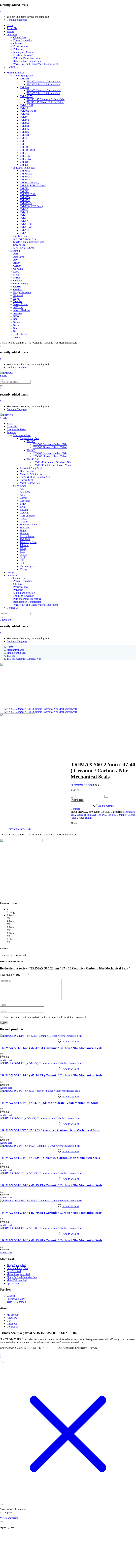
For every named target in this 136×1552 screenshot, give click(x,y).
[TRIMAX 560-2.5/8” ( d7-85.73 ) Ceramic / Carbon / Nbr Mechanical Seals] (41, 1173)
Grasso (17, 286)
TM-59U (24, 191)
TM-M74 (25, 200)
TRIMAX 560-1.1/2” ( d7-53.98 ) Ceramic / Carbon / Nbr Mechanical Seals (51, 1240)
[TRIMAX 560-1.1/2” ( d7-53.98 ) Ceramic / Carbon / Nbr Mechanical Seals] (41, 1228)
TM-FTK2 (25, 158)
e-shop (10, 31)
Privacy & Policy (16, 1298)
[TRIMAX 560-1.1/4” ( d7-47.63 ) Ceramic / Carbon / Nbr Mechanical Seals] (41, 1035)
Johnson (17, 313)
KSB (16, 319)
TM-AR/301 (26, 105)
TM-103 (24, 120)
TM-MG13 (26, 176)
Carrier (17, 265)
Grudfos (17, 289)
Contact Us (12, 67)
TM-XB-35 (26, 224)
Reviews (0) (25, 829)
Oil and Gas (19, 37)
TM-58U (24, 188)
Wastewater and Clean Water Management (35, 64)
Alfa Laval (19, 256)
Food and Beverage (23, 55)
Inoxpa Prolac (20, 304)
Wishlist (11, 1295)
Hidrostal (18, 295)
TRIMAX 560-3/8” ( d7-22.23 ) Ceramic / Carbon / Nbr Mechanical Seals (50, 1130)
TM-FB (24, 146)
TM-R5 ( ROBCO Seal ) (33, 185)
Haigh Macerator (22, 292)
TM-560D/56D (28, 111)
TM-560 (24, 78)
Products (11, 432)
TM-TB (24, 164)
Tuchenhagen (20, 334)
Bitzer (16, 262)
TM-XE (24, 233)
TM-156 (24, 129)
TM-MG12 (26, 173)
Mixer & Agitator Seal (24, 239)
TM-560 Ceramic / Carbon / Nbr (44, 81)
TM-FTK (25, 155)
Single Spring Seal (23, 75)
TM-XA (24, 221)
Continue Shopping (17, 19)
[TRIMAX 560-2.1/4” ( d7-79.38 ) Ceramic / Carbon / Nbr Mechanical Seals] (41, 1200)
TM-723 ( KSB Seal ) (31, 206)
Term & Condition (16, 1301)
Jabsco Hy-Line (21, 310)
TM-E (23, 140)
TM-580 (24, 114)
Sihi (15, 328)
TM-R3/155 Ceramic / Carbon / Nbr (46, 99)
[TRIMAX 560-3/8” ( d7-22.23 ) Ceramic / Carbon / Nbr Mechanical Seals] (40, 1118)
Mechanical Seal (15, 72)
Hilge (16, 298)
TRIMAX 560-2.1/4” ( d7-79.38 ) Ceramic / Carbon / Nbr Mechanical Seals (51, 1212)
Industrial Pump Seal (24, 167)
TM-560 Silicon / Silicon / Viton (43, 84)
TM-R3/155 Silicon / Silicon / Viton (45, 102)
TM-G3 (24, 209)
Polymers (18, 49)
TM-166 (24, 132)
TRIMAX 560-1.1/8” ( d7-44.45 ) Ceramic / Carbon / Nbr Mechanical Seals (51, 1075)
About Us (12, 28)
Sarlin (16, 325)
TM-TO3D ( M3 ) (29, 182)
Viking (16, 337)
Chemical (18, 43)
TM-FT (24, 152)
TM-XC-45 (26, 227)
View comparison (9, 1518)
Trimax (88, 817)
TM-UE (24, 215)
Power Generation (22, 40)
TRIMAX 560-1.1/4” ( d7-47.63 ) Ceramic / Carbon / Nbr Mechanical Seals (51, 1048)
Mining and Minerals (24, 52)
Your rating (7, 974)
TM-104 (24, 123)
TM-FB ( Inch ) (28, 149)
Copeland (18, 268)
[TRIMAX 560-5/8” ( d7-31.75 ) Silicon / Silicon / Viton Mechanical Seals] (40, 1090)
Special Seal (19, 244)
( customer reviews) (82, 784)
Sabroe (17, 322)
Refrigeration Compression (27, 61)
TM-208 (24, 135)
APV (16, 259)
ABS (16, 253)
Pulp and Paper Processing (27, 58)
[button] (0, 345)
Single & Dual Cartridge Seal (28, 242)
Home (10, 25)
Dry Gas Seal (20, 236)
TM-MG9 (25, 179)
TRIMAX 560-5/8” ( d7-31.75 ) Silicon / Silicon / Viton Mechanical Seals (49, 1102)
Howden (17, 301)
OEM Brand (13, 250)
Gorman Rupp (20, 283)
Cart (9, 1320)
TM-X (23, 218)
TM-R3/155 (26, 96)
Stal (15, 331)
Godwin (17, 280)
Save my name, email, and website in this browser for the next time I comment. (45, 1017)
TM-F (23, 143)
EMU (16, 271)
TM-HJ (24, 212)
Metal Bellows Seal (23, 247)
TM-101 (24, 117)
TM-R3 (24, 108)
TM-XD (24, 230)
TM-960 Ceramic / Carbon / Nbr (44, 90)
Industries (12, 34)
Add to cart (77, 800)
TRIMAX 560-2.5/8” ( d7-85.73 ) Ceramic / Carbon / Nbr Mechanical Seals (51, 1185)
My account (13, 1314)
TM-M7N (25, 197)
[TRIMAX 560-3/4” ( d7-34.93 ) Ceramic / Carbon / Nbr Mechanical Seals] (40, 1145)
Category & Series (16, 429)
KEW (16, 316)
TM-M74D (26, 203)
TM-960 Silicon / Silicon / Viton (43, 93)
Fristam (17, 277)
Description (13, 829)
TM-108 (24, 126)
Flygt (16, 274)
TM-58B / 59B (28, 194)
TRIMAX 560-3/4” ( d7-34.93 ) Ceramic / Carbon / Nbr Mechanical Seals (50, 1157)
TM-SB (24, 161)
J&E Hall (18, 307)
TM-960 (24, 87)
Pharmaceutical (21, 46)
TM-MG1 (25, 170)
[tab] (13, 829)
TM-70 (23, 138)
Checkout (12, 1323)
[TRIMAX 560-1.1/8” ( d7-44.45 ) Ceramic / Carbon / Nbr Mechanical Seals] (41, 1063)
